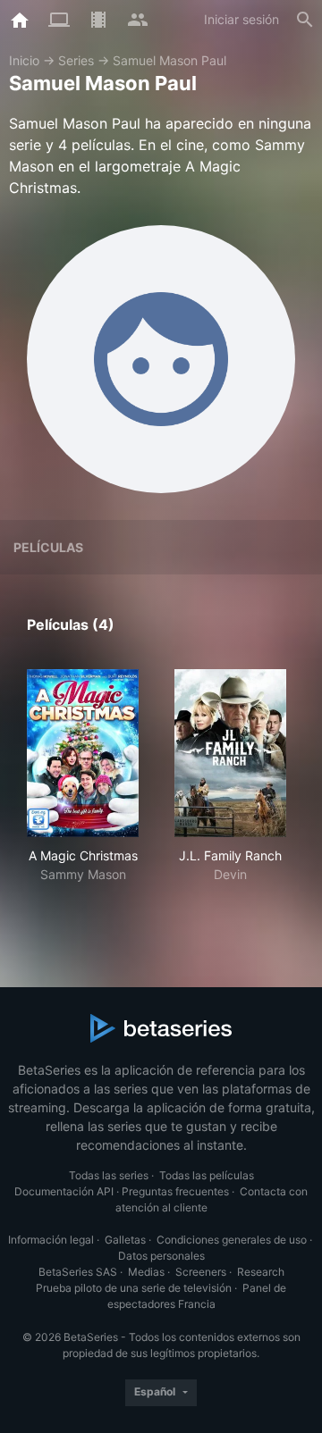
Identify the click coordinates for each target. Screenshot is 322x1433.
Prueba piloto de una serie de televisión (134, 1288)
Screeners (200, 1271)
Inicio (24, 60)
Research (260, 1271)
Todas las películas (206, 1175)
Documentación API (64, 1191)
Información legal (51, 1239)
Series (76, 60)
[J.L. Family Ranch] (230, 753)
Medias (146, 1271)
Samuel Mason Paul (169, 60)
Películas (48, 547)
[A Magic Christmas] (83, 753)
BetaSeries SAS (77, 1271)
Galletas (125, 1239)
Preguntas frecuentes (175, 1191)
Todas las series (108, 1175)
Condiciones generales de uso (232, 1239)
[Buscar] (305, 19)
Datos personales (161, 1255)
